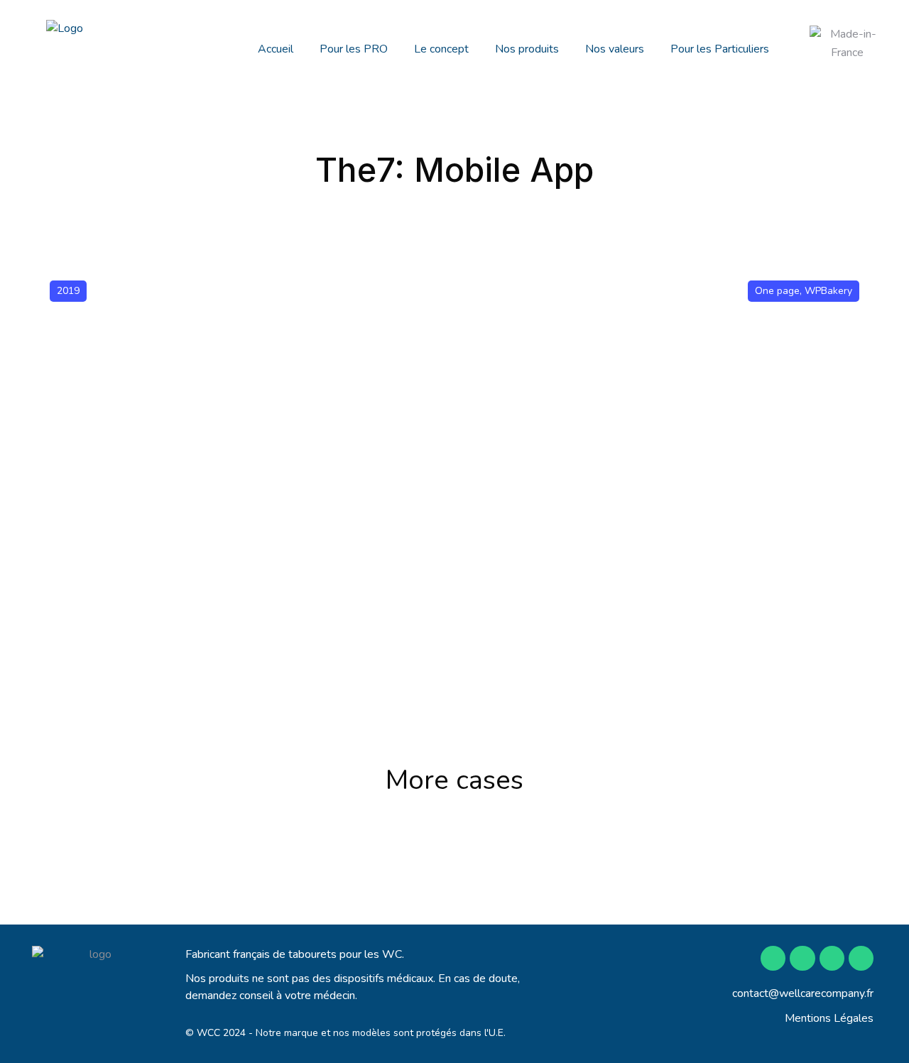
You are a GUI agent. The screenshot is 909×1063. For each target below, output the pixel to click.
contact (750, 993)
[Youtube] (832, 958)
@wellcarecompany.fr (820, 993)
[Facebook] (773, 958)
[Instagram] (802, 958)
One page (777, 291)
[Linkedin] (861, 958)
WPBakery (828, 291)
